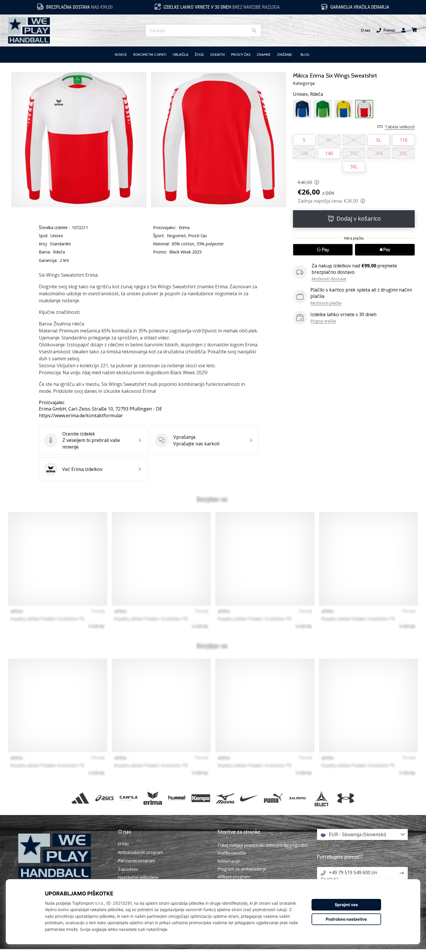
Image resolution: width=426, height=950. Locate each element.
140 (329, 153)
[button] (243, 30)
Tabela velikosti (400, 126)
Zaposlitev (128, 869)
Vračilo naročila (231, 853)
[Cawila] (128, 798)
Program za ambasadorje (241, 869)
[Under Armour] (346, 798)
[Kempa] (201, 798)
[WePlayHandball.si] (63, 856)
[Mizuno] (225, 798)
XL (378, 140)
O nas (365, 30)
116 (403, 140)
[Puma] (273, 798)
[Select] (322, 798)
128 (304, 153)
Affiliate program (233, 876)
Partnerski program (136, 861)
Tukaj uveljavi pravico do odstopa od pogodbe (262, 845)
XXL (403, 153)
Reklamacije (228, 861)
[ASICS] (104, 798)
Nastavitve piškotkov (138, 877)
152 (354, 153)
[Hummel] (177, 798)
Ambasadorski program (140, 852)
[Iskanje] (254, 30)
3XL (354, 166)
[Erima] (153, 798)
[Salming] (297, 798)
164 (379, 153)
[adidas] (80, 798)
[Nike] (249, 798)
